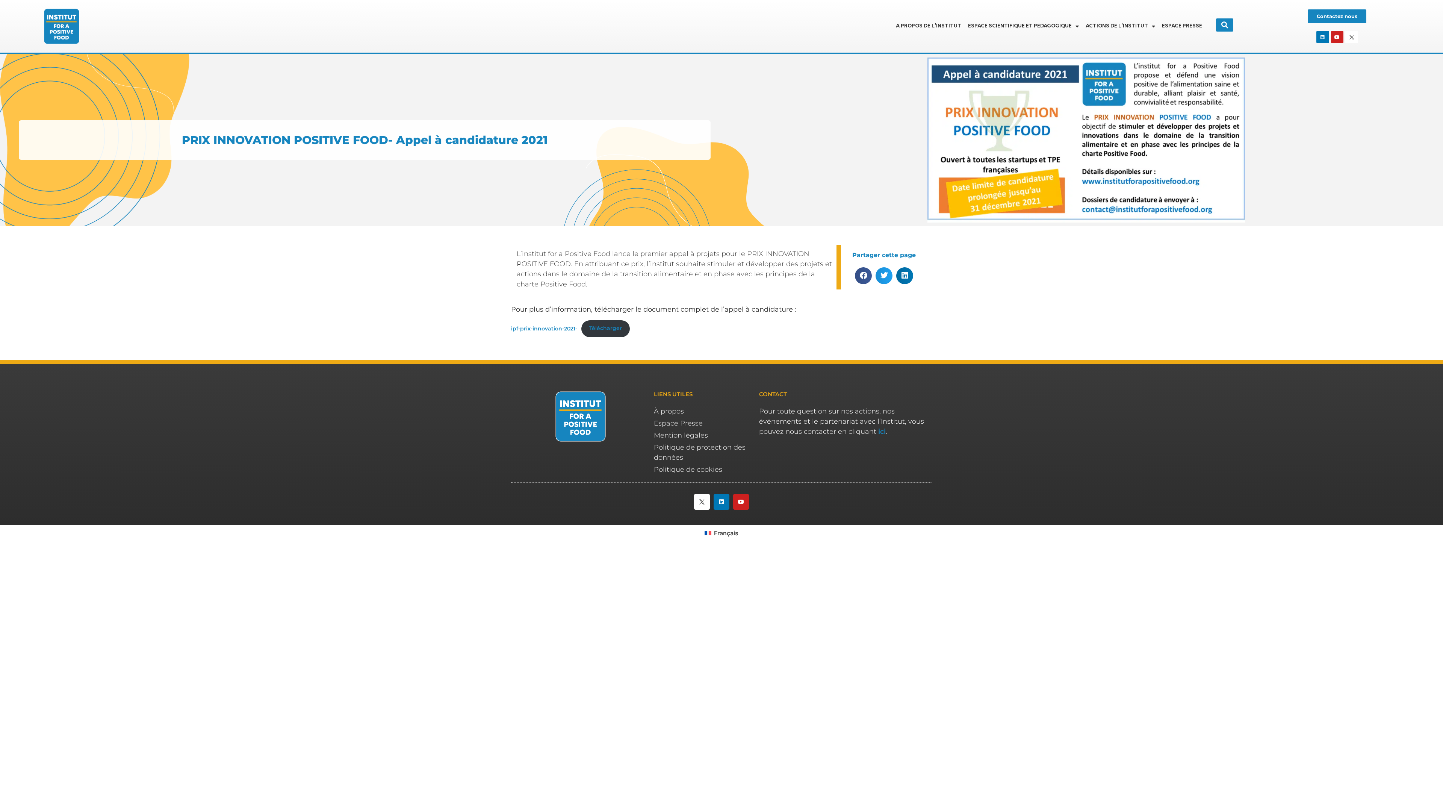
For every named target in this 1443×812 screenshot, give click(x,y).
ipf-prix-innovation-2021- (544, 328)
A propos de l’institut (928, 26)
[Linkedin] (1322, 37)
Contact (773, 394)
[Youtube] (1337, 37)
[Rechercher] (1224, 25)
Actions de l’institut (1117, 26)
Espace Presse (1182, 26)
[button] (863, 275)
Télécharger (605, 328)
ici (882, 431)
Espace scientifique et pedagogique (1020, 26)
